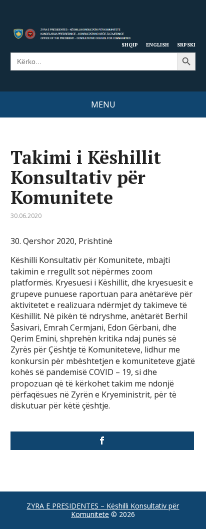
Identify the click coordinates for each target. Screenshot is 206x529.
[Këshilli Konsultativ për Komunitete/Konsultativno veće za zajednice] (102, 441)
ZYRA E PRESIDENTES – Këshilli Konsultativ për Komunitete (102, 510)
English (157, 45)
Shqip (130, 45)
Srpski (186, 45)
